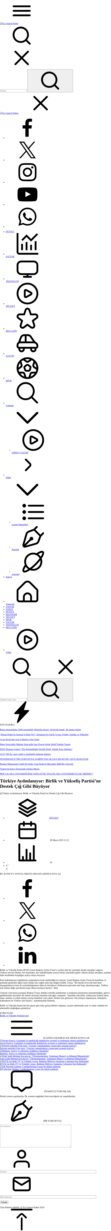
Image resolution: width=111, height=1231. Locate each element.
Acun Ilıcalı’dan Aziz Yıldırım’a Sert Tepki (19, 739)
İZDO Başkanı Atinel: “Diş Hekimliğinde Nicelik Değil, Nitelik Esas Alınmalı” (36, 749)
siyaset (26, 1015)
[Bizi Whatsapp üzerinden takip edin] (27, 227)
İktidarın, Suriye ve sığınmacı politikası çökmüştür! (23, 1053)
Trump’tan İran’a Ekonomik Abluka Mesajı (19, 769)
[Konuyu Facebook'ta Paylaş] (27, 898)
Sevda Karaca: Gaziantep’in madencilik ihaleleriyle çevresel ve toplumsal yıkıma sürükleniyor (43, 1043)
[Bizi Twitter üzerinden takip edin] (27, 160)
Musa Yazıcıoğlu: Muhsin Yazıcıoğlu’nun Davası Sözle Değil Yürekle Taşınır (35, 744)
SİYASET (54, 818)
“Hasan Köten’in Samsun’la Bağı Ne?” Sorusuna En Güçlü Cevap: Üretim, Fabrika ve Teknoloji (44, 734)
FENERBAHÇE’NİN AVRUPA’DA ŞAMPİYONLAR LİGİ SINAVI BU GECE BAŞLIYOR (44, 759)
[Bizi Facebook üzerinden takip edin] (27, 138)
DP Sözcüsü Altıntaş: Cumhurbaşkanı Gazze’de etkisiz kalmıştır (29, 1069)
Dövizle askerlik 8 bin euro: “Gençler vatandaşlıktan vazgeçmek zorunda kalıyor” (37, 1048)
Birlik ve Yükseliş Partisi (11, 1015)
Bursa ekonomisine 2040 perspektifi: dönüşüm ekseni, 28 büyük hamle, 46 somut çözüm (40, 729)
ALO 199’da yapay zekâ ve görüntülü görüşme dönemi (25, 754)
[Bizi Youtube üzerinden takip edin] (27, 204)
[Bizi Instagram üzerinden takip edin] (27, 182)
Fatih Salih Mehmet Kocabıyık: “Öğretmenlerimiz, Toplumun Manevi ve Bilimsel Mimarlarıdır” (43, 1058)
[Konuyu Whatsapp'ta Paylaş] (27, 943)
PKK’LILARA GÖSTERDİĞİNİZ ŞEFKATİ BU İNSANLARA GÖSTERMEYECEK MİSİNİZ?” (46, 774)
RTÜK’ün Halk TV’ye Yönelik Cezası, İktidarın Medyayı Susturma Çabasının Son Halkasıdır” (43, 1064)
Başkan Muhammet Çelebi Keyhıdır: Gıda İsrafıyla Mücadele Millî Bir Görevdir (36, 764)
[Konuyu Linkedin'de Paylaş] (27, 965)
